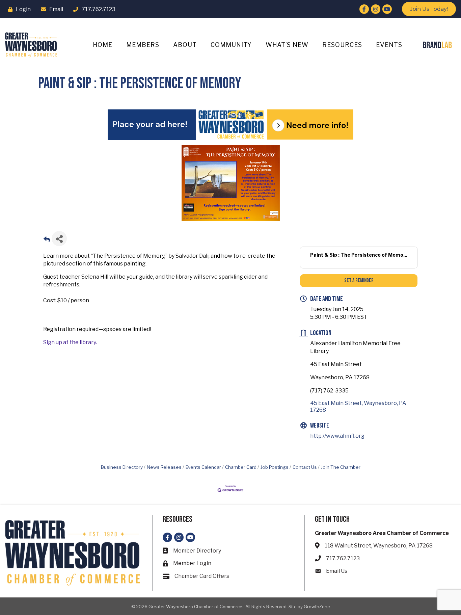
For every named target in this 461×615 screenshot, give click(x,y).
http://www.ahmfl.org (337, 436)
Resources (342, 44)
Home (102, 44)
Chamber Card (240, 467)
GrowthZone (317, 606)
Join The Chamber (340, 467)
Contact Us (305, 467)
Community (231, 44)
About (185, 44)
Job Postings (275, 467)
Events (389, 44)
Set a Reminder (359, 280)
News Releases (164, 467)
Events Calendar (203, 467)
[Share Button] (59, 238)
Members (142, 44)
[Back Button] (47, 240)
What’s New (287, 44)
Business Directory (122, 467)
